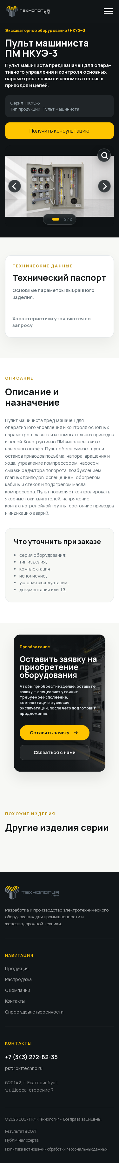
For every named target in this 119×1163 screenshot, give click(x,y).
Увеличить (104, 155)
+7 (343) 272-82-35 (31, 1057)
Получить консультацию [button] (59, 130)
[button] (54, 732)
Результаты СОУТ (21, 1131)
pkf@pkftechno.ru (24, 1068)
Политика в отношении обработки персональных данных (56, 1149)
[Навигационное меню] (108, 11)
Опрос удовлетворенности (34, 1012)
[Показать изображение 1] (48, 219)
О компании (17, 990)
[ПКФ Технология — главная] (32, 892)
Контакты (15, 1001)
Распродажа (18, 979)
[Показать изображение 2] (55, 219)
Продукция (17, 968)
